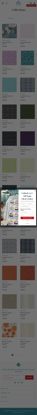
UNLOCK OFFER (27, 217)
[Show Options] (33, 212)
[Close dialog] (35, 190)
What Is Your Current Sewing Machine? (26, 209)
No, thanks (27, 223)
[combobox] (27, 212)
